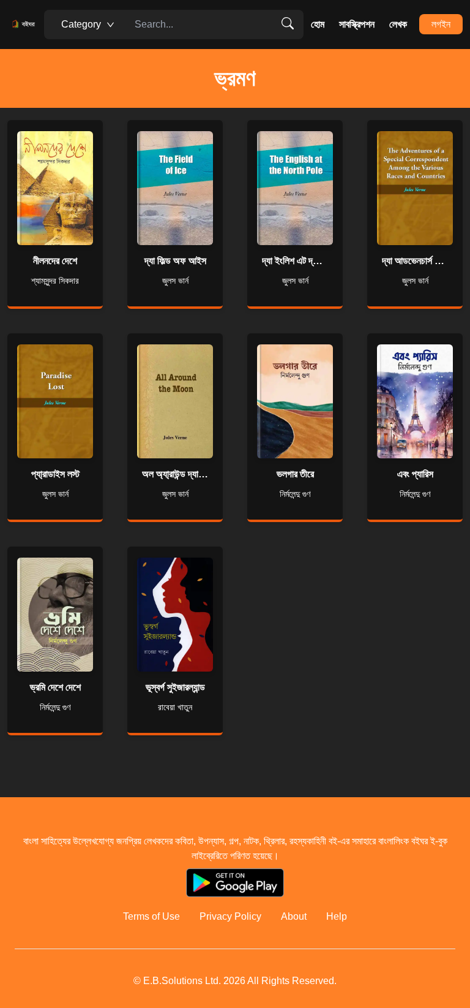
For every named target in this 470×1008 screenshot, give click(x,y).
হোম (317, 24)
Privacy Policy (230, 916)
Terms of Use (151, 916)
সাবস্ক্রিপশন (357, 24)
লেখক (398, 24)
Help (336, 916)
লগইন (440, 24)
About (294, 916)
